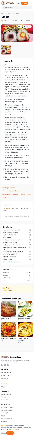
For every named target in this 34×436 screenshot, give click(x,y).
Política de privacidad (7, 407)
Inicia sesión (7, 208)
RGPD (3, 416)
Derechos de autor (6, 418)
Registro (24, 3)
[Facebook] (5, 365)
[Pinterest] (8, 365)
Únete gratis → (5, 397)
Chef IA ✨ (4, 384)
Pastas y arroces (17, 13)
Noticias (3, 386)
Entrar (18, 3)
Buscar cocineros (6, 394)
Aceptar (10, 433)
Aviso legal (4, 413)
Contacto (4, 421)
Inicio (2, 13)
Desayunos (4, 378)
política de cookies (13, 429)
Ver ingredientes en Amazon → (12, 262)
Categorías (8, 13)
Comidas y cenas (26, 194)
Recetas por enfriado (8, 188)
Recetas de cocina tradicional (11, 191)
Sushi (4, 197)
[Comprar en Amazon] (30, 230)
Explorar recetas (6, 372)
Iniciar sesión (5, 400)
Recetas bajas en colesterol (10, 194)
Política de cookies (6, 410)
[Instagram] (2, 365)
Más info (3, 433)
